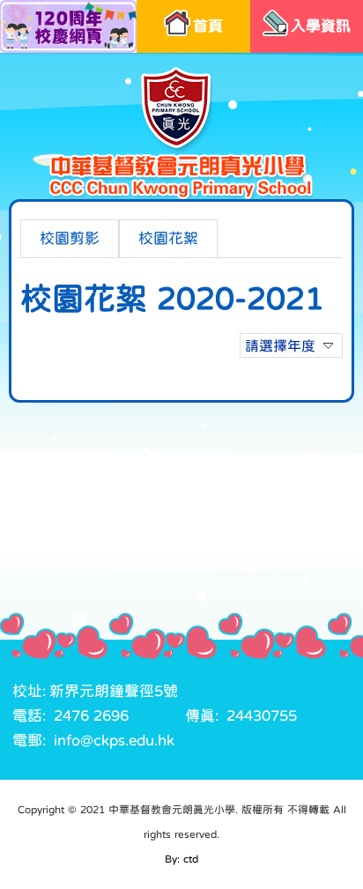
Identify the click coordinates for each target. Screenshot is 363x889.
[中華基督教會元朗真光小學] (181, 132)
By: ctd (181, 859)
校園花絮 (168, 238)
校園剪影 (70, 238)
